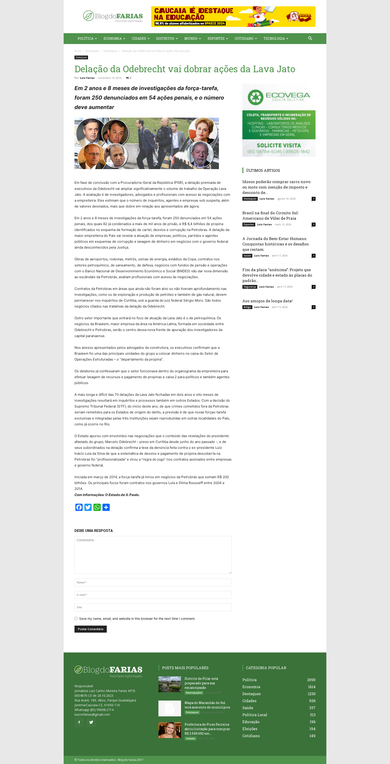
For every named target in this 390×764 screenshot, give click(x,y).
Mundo (190, 38)
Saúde (247, 255)
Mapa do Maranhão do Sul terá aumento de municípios (207, 705)
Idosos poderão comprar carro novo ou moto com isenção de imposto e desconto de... (276, 187)
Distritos (165, 38)
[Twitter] (91, 722)
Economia (113, 38)
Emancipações (194, 692)
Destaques (92, 51)
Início (77, 51)
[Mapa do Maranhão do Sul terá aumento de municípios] (169, 708)
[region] (233, 16)
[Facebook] (79, 722)
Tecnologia (274, 38)
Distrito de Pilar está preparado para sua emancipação (201, 683)
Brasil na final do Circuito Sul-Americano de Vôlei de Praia (270, 215)
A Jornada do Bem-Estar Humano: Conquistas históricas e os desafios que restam (275, 244)
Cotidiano (244, 38)
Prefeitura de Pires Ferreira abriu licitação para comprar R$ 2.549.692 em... (207, 729)
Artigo (247, 307)
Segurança (250, 286)
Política (85, 38)
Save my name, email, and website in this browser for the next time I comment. (137, 618)
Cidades (139, 38)
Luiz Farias (87, 77)
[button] (233, 16)
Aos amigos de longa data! (267, 300)
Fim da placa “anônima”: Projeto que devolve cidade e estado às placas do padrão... (277, 275)
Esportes (216, 38)
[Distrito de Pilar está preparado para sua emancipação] (169, 684)
